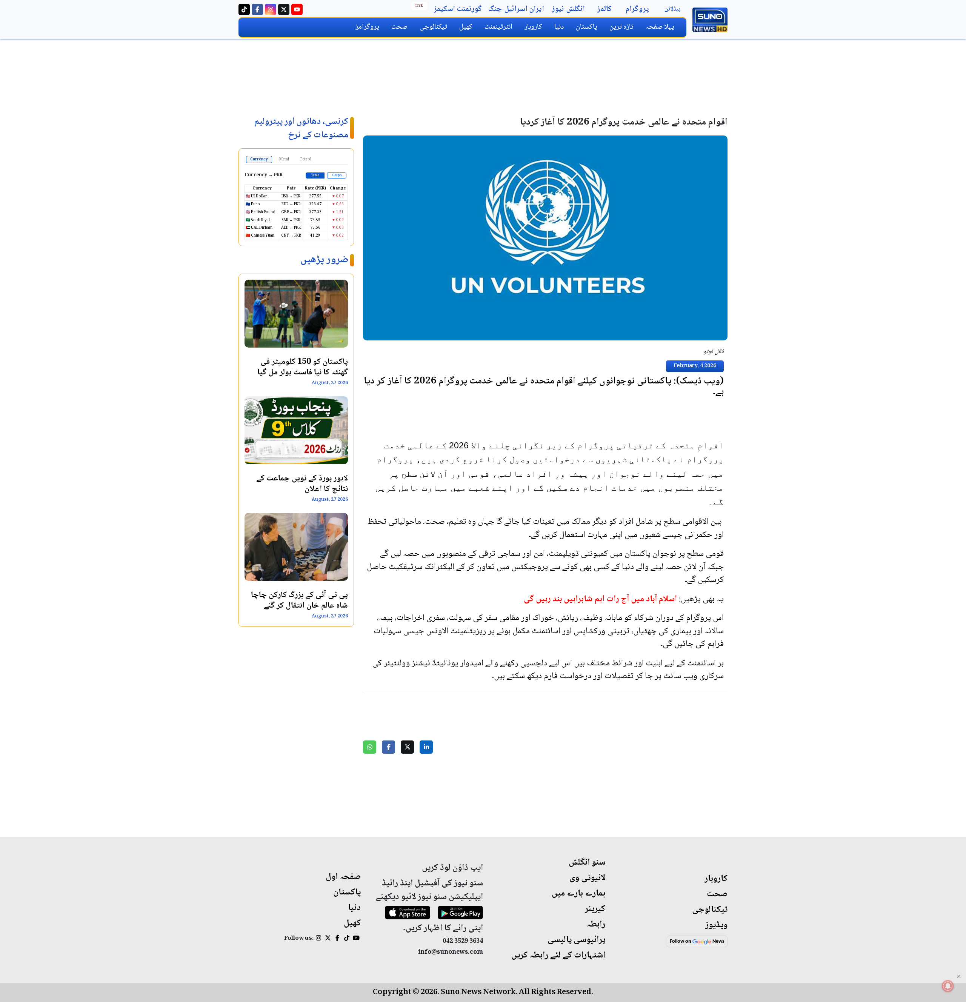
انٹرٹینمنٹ (498, 27)
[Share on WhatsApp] (369, 747)
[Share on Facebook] (388, 747)
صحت (399, 27)
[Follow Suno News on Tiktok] (244, 9)
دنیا (559, 27)
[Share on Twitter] (407, 747)
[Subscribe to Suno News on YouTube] (297, 9)
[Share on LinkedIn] (426, 747)
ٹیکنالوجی (433, 27)
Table (315, 175)
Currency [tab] (259, 159)
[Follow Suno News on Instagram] (270, 9)
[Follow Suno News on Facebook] (257, 9)
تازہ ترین (621, 27)
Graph (337, 175)
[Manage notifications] (947, 986)
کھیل (465, 27)
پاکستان (586, 27)
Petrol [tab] (305, 159)
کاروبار (533, 27)
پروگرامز (367, 27)
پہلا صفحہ (660, 27)
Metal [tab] (284, 159)
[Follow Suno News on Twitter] (284, 9)
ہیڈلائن (672, 9)
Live (419, 6)
